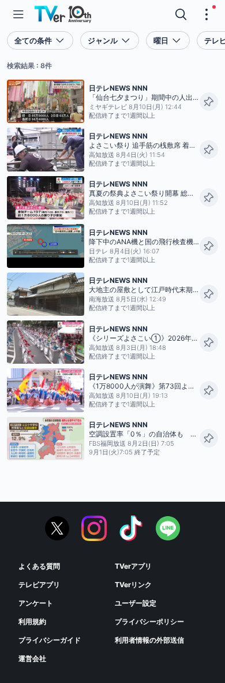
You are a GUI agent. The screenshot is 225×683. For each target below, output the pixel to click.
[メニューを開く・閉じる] (206, 14)
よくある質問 (39, 566)
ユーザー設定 (135, 603)
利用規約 (32, 621)
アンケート (35, 603)
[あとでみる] (209, 101)
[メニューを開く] (18, 14)
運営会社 (32, 658)
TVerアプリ (133, 566)
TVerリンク (133, 584)
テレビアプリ (39, 584)
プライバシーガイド (49, 640)
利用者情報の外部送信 (149, 640)
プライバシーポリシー (149, 621)
